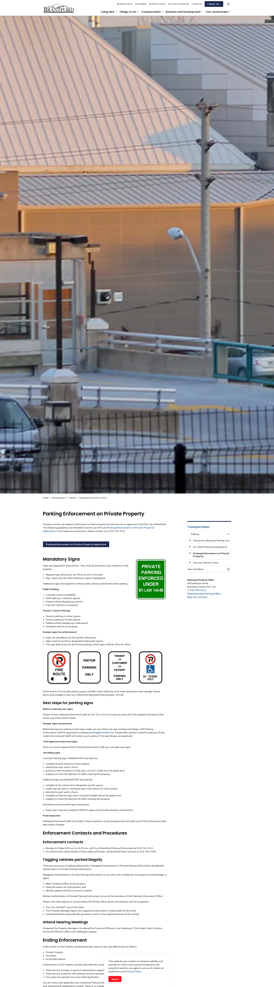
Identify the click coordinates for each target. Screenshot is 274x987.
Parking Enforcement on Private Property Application (76, 544)
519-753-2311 (198, 590)
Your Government (217, 12)
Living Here (107, 12)
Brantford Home (124, 4)
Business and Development (183, 12)
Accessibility (140, 4)
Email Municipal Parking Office (204, 593)
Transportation (151, 12)
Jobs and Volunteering (178, 4)
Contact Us (197, 4)
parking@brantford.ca (101, 732)
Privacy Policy (133, 971)
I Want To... (213, 4)
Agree (114, 979)
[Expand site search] (228, 4)
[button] (206, 569)
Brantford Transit (157, 4)
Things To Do (127, 12)
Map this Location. (197, 597)
